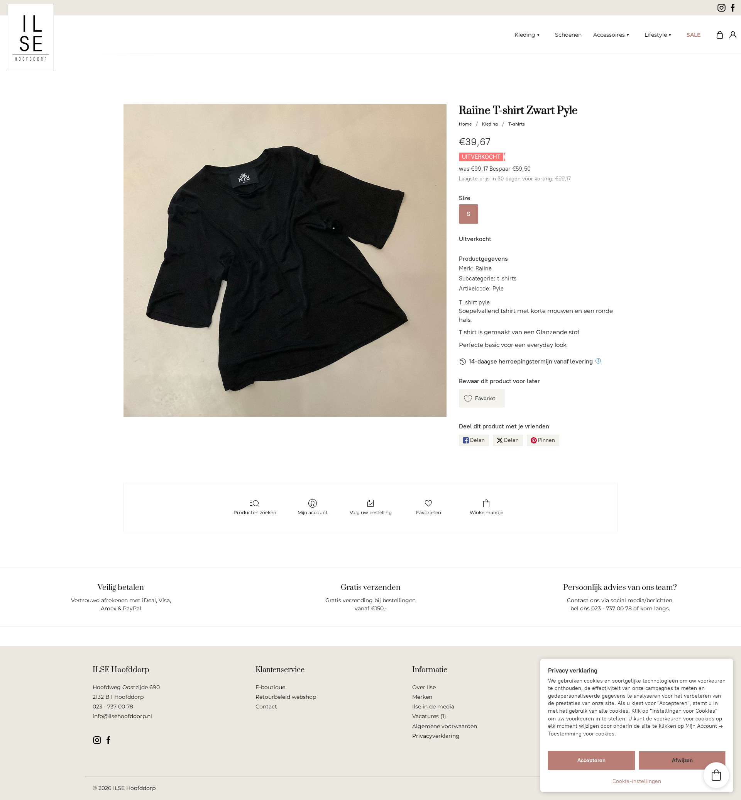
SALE (693, 34)
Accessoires (609, 34)
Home (465, 124)
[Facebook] (733, 8)
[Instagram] (721, 8)
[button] (482, 398)
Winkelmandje (486, 512)
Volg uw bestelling (371, 512)
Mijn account (731, 34)
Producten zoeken (254, 512)
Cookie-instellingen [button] (636, 781)
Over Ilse (424, 687)
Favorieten (428, 512)
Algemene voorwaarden (444, 726)
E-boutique (270, 687)
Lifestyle (656, 34)
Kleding (524, 34)
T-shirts (516, 124)
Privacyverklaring (436, 735)
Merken (422, 696)
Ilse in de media (433, 706)
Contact (266, 706)
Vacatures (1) (429, 716)
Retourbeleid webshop (285, 696)
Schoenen (568, 34)
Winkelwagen (718, 34)
